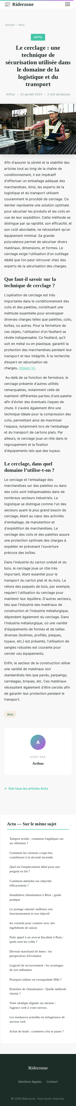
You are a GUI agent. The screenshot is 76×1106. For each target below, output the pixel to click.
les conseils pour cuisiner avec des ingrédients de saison (32, 925)
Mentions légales (30, 1081)
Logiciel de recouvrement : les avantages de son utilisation (36, 967)
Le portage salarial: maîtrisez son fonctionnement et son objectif (31, 911)
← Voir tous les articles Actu (26, 788)
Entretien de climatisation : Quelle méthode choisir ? (38, 991)
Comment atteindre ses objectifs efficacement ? (31, 883)
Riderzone (19, 4)
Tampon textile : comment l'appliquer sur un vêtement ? (37, 841)
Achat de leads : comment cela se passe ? (37, 1031)
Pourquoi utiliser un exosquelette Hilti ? (36, 979)
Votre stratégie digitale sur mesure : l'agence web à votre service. (33, 1005)
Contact (52, 1081)
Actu (21, 24)
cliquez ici (27, 368)
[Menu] (67, 4)
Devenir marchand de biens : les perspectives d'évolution (31, 954)
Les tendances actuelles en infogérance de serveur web (37, 1019)
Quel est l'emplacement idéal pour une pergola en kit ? (35, 869)
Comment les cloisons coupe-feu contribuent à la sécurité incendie (31, 855)
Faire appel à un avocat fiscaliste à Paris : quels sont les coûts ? (37, 939)
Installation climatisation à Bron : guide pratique (35, 897)
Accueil (10, 24)
